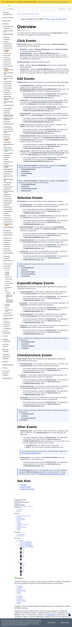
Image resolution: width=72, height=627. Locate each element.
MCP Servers (17, 506)
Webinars (19, 523)
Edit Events (25, 78)
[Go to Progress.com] (19, 578)
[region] (36, 622)
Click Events (26, 41)
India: (26, 544)
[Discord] (21, 560)
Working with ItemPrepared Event (9, 296)
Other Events (27, 427)
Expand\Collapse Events (35, 283)
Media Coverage (21, 591)
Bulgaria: (26, 545)
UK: (25, 543)
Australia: (26, 547)
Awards (19, 588)
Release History (21, 519)
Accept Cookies (51, 622)
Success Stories (21, 534)
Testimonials (20, 535)
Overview (7, 270)
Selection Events (30, 198)
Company (19, 586)
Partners (19, 526)
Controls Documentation (8, 13)
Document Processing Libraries (6, 356)
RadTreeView (25, 13)
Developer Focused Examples (7, 274)
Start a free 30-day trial (55, 19)
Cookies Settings (64, 622)
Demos (19, 517)
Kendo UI (16, 503)
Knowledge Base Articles (9, 310)
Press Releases (21, 589)
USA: (25, 541)
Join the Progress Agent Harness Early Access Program (53, 2)
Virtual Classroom (21, 527)
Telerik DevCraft (18, 501)
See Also (24, 481)
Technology (20, 587)
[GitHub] (21, 558)
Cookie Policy (18, 624)
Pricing (19, 511)
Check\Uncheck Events (34, 355)
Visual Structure (8, 279)
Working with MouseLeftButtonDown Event (9, 301)
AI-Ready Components (27, 506)
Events (31, 13)
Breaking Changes (9, 283)
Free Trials (20, 509)
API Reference (7, 378)
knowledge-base (8, 365)
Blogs (18, 522)
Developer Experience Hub (24, 516)
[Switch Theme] (69, 9)
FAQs (18, 529)
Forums (19, 521)
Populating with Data (27, 489)
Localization (7, 281)
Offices (19, 593)
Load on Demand (31, 453)
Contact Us (20, 540)
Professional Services (22, 524)
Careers (19, 592)
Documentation (21, 518)
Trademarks (51, 614)
